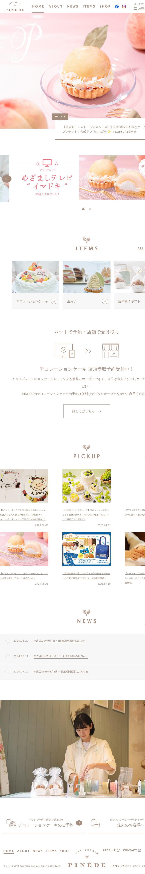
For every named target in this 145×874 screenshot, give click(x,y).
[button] (83, 209)
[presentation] (6, 179)
